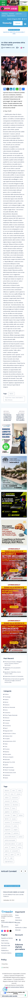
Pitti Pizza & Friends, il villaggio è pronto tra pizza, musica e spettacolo (13, 663)
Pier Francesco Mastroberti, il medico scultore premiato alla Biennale (8, 417)
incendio (7, 815)
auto (13, 790)
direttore (7, 804)
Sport (6, 728)
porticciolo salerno (10, 844)
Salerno (7, 699)
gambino (15, 812)
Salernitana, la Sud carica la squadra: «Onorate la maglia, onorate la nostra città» (14, 680)
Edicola (19, 954)
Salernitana (18, 920)
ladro (14, 815)
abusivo (7, 790)
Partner (4, 15)
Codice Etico (4, 940)
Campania (7, 720)
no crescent (16, 822)
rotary (19, 847)
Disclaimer (11, 13)
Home (17, 915)
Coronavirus (8, 725)
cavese (18, 794)
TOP (18, 854)
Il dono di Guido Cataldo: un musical (13, 892)
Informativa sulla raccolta (9, 996)
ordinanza (7, 826)
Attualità (7, 738)
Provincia (7, 749)
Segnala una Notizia (7, 938)
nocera (14, 819)
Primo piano (8, 754)
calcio (19, 790)
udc (6, 858)
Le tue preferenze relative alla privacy (15, 993)
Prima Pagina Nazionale (11, 715)
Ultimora (7, 718)
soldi (6, 854)
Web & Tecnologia (9, 770)
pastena (16, 833)
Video (6, 744)
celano (7, 797)
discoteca (15, 804)
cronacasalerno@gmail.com (7, 922)
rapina (13, 847)
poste (6, 847)
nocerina (7, 822)
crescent (7, 801)
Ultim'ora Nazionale (10, 707)
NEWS (11, 393)
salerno (7, 851)
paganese (7, 829)
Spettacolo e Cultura (10, 733)
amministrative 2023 (10, 741)
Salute (6, 778)
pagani (16, 829)
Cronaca (7, 723)
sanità (6, 765)
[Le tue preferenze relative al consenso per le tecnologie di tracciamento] (25, 995)
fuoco (13, 808)
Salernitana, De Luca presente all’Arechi (12, 668)
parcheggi (7, 833)
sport (12, 854)
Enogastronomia (9, 767)
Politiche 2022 (8, 736)
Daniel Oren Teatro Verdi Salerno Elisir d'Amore (14, 399)
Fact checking (5, 943)
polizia (20, 836)
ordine (15, 826)
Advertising (5, 13)
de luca (15, 801)
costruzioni (15, 797)
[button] (25, 24)
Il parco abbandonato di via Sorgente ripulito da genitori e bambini (20, 417)
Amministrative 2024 (10, 772)
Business (7, 751)
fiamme (7, 808)
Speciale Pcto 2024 (10, 762)
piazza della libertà (10, 836)
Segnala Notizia (11, 15)
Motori (6, 702)
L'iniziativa (7, 712)
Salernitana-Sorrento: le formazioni (14, 676)
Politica (7, 694)
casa (6, 794)
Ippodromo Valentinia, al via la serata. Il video (14, 32)
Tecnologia (7, 697)
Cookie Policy (5, 967)
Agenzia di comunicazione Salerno (14, 987)
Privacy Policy (5, 964)
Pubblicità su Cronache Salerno (6, 952)
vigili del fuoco (9, 861)
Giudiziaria (7, 775)
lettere (21, 815)
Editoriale (7, 759)
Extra (6, 710)
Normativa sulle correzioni (5, 947)
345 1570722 (4, 927)
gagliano (7, 812)
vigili (11, 858)
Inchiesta (7, 705)
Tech (6, 746)
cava (12, 794)
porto (19, 844)
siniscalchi (15, 851)
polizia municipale (10, 840)
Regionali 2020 (9, 731)
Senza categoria (9, 757)
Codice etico (19, 13)
